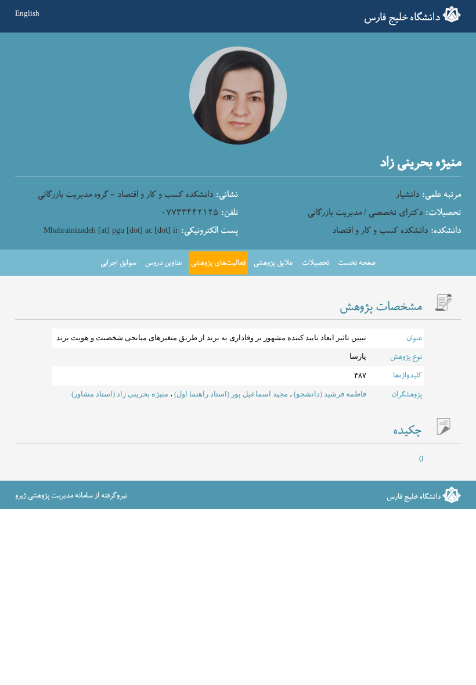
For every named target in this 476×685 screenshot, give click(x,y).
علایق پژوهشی (273, 263)
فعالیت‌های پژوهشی (218, 263)
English (27, 13)
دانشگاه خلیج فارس (402, 17)
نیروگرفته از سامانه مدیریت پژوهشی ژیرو (71, 495)
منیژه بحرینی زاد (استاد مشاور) (119, 394)
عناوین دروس (163, 263)
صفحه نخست (357, 263)
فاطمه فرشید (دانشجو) (329, 394)
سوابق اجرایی (118, 263)
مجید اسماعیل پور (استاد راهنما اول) (230, 394)
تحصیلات (315, 263)
